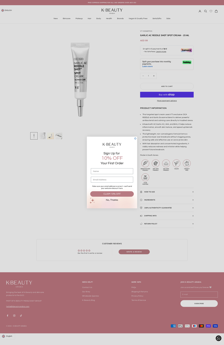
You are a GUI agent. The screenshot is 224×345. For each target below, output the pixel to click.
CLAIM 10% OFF (112, 194)
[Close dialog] (135, 138)
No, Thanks (112, 200)
